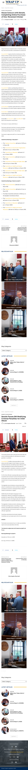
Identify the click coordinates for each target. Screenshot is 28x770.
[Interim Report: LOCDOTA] (5, 399)
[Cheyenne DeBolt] (2, 20)
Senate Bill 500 (4, 106)
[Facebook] (10, 757)
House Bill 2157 (4, 54)
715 (11, 118)
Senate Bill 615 (4, 111)
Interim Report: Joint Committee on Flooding (14, 334)
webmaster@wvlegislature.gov (16, 752)
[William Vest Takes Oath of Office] (14, 267)
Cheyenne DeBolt (9, 19)
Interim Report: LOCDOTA (16, 399)
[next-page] (5, 340)
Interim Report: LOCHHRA (14, 307)
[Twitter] (12, 746)
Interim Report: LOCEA (16, 390)
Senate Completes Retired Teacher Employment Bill (5, 229)
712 (9, 118)
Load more (13, 405)
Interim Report (13, 398)
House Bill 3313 (4, 88)
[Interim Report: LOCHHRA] (14, 295)
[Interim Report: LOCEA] (5, 390)
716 (13, 118)
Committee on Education (11, 152)
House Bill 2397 (19, 118)
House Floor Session (9, 8)
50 (7, 118)
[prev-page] (2, 340)
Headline (14, 277)
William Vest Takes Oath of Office (14, 279)
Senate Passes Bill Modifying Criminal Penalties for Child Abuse (22, 229)
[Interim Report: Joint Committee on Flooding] (14, 323)
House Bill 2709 (4, 72)
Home (2, 8)
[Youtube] (16, 746)
